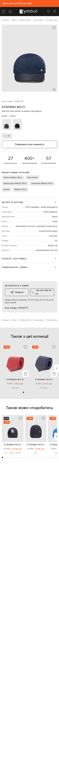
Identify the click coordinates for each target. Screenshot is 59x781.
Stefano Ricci (13, 107)
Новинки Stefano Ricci (42, 183)
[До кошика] (26, 374)
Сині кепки (32, 177)
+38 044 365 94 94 (43, 292)
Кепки (7, 189)
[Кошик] (54, 11)
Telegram (19, 292)
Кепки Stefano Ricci (13, 177)
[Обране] (48, 11)
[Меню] (3, 11)
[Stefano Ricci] (13, 428)
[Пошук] (10, 12)
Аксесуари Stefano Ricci (15, 183)
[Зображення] (54, 90)
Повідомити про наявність (29, 144)
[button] (23, 392)
